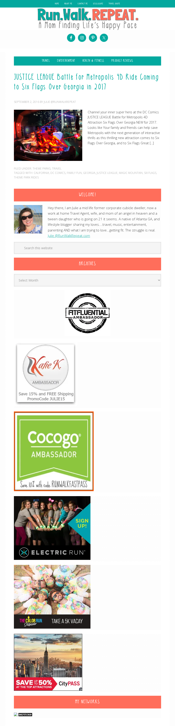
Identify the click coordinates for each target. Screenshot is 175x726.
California (41, 173)
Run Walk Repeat (87, 19)
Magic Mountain (131, 173)
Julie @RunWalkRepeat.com (69, 235)
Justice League (107, 173)
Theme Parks (42, 168)
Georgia (89, 173)
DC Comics (57, 173)
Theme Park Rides (26, 177)
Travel (57, 168)
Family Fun (74, 173)
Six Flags (150, 173)
